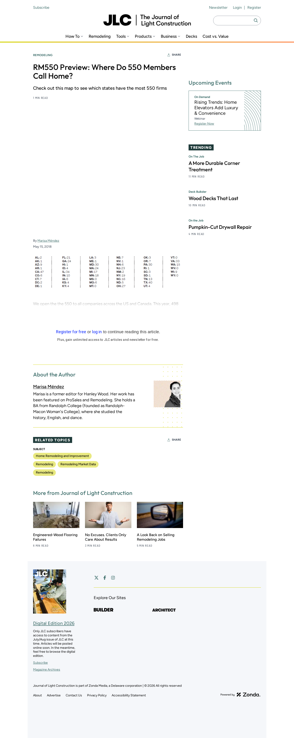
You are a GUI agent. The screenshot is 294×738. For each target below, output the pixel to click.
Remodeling (100, 36)
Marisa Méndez (48, 241)
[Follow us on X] (96, 577)
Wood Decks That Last (213, 198)
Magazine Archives (46, 670)
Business (169, 36)
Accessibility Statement (129, 695)
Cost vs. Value (216, 36)
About (37, 695)
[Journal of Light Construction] (147, 20)
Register (254, 7)
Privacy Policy (97, 695)
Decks (191, 36)
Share (176, 54)
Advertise (54, 695)
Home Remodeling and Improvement (62, 456)
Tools (121, 36)
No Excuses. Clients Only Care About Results (105, 537)
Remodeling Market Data (78, 464)
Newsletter (218, 7)
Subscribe (41, 7)
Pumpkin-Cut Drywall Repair (220, 227)
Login (237, 7)
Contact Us (74, 695)
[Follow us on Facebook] (104, 577)
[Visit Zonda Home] (240, 695)
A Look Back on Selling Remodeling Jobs (155, 537)
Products (143, 36)
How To (72, 36)
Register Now (204, 124)
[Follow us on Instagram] (113, 577)
